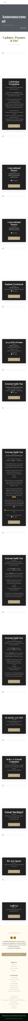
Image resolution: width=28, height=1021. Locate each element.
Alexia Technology (19, 1018)
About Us (14, 962)
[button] (25, 2)
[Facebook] (11, 938)
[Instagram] (15, 938)
